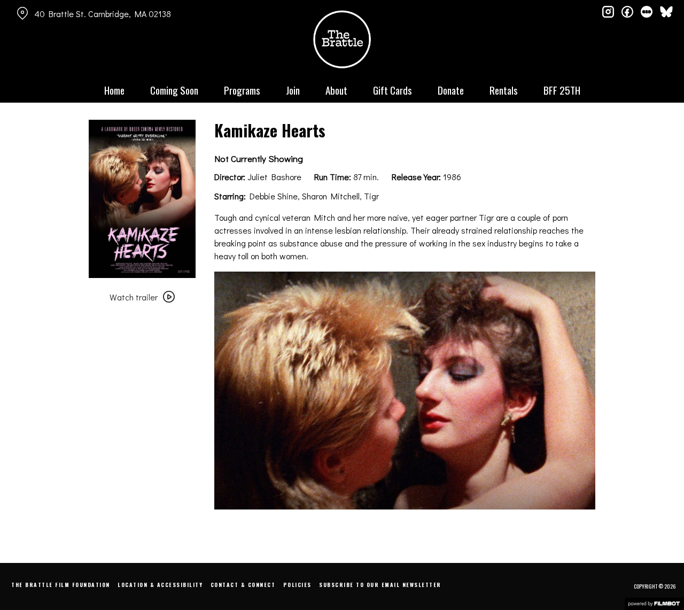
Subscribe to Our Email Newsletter (380, 585)
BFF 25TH (561, 89)
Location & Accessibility (160, 585)
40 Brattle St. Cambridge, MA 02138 (102, 13)
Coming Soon (174, 89)
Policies (297, 585)
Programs (242, 89)
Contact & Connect (243, 585)
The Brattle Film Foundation (60, 585)
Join (293, 89)
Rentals (503, 89)
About (336, 89)
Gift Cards (392, 89)
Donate (451, 89)
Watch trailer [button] (134, 297)
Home (114, 89)
